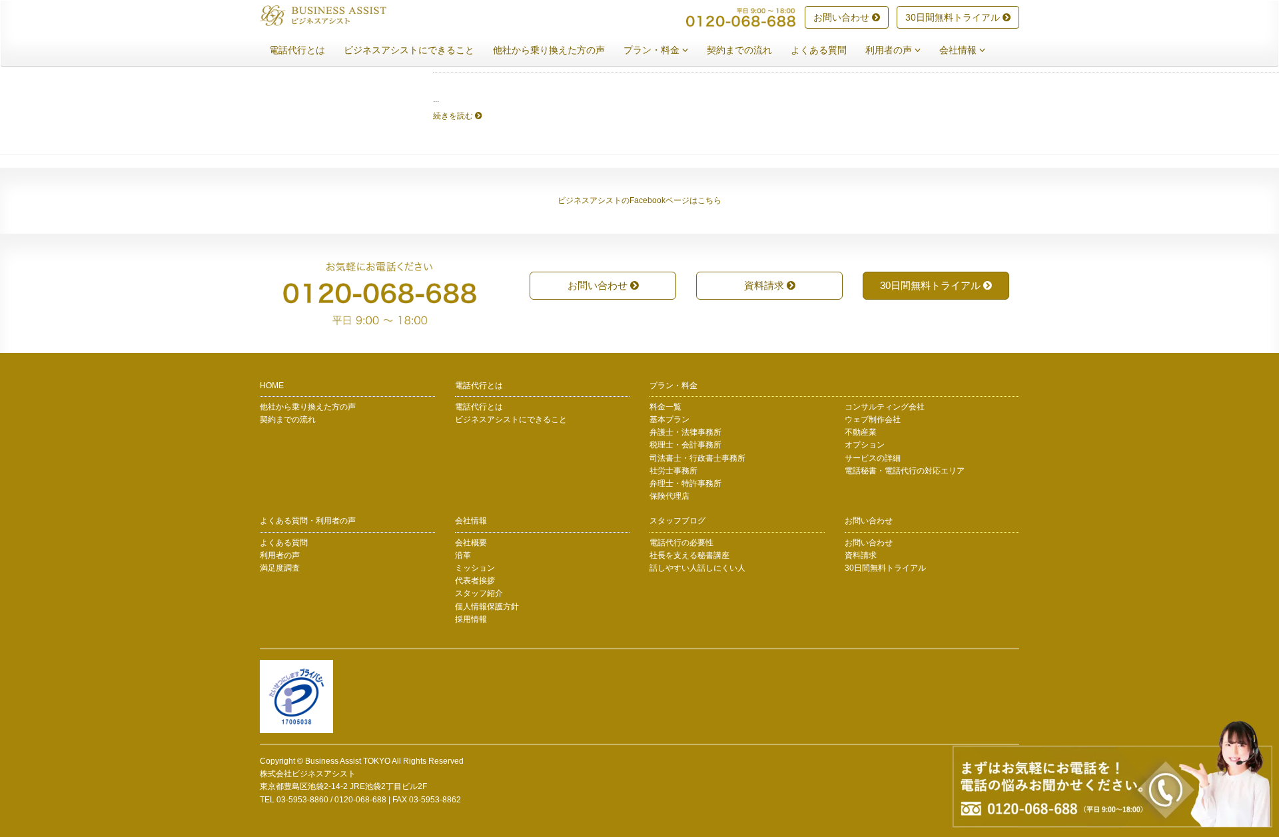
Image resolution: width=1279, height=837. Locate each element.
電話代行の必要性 (681, 542)
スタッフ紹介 (479, 593)
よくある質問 (819, 50)
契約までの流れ (739, 50)
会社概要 (471, 542)
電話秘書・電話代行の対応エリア (905, 470)
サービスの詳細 (873, 458)
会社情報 (959, 50)
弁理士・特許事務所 (685, 483)
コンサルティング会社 (885, 407)
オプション (865, 444)
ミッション (475, 568)
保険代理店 (669, 496)
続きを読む (454, 116)
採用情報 (471, 619)
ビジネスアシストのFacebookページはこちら (639, 200)
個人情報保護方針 (487, 606)
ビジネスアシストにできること (409, 50)
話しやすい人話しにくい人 (697, 568)
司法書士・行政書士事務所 (697, 458)
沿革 (463, 555)
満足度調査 (280, 568)
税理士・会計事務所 (685, 444)
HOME (272, 385)
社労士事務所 (673, 470)
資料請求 (765, 285)
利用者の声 (890, 50)
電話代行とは (297, 50)
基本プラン (669, 419)
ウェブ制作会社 (873, 419)
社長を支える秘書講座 (689, 555)
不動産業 (861, 432)
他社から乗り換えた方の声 (549, 50)
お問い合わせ (842, 17)
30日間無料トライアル (954, 17)
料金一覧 (665, 407)
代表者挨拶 (475, 580)
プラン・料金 (653, 50)
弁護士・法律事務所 (685, 432)
